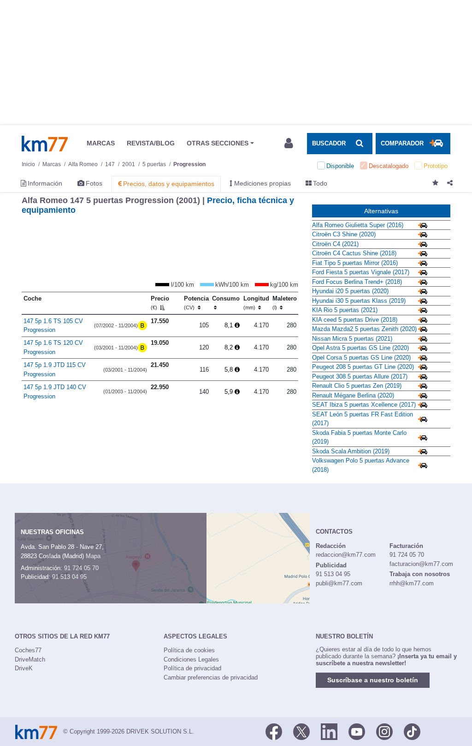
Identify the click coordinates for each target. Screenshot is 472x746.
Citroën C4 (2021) (335, 244)
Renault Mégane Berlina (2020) (353, 395)
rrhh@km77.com (411, 583)
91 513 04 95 (69, 576)
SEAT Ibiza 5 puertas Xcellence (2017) (364, 404)
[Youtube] (356, 731)
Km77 (45, 143)
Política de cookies (189, 650)
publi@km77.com (339, 583)
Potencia (196, 303)
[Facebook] (274, 731)
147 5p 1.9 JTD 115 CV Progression (55, 369)
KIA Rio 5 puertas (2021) (345, 310)
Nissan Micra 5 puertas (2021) (352, 338)
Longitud (256, 303)
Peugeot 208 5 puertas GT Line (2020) (363, 366)
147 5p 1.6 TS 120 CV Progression (53, 347)
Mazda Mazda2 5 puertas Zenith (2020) (364, 328)
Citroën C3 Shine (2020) (344, 234)
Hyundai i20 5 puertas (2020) (350, 291)
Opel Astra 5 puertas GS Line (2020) (360, 347)
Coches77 (28, 650)
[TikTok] (412, 731)
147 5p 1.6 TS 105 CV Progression (53, 326)
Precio (160, 303)
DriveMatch (30, 659)
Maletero (284, 303)
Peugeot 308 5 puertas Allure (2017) (359, 376)
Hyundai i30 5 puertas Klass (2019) (359, 300)
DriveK (24, 668)
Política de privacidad (192, 668)
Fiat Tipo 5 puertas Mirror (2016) (355, 262)
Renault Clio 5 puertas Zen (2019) (356, 385)
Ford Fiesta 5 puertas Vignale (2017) (360, 272)
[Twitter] (301, 731)
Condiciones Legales (191, 659)
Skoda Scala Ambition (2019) (350, 451)
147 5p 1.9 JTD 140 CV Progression (55, 392)
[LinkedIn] (329, 731)
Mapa (93, 556)
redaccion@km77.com (346, 554)
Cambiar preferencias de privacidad (211, 677)
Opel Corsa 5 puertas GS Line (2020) (361, 357)
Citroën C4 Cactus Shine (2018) (354, 253)
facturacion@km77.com (421, 563)
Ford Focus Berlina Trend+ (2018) (357, 281)
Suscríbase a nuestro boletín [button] (372, 680)
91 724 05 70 (81, 568)
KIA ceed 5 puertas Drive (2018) (354, 319)
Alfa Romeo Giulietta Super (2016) (357, 225)
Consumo (226, 298)
